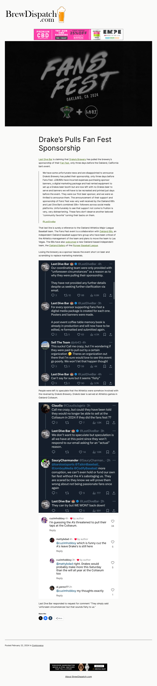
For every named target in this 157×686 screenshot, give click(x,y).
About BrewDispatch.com (78, 676)
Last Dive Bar (45, 159)
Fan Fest (64, 163)
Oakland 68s (106, 231)
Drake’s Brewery (77, 159)
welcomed (71, 242)
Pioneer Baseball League (85, 245)
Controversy (38, 645)
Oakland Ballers (57, 245)
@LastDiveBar (49, 221)
